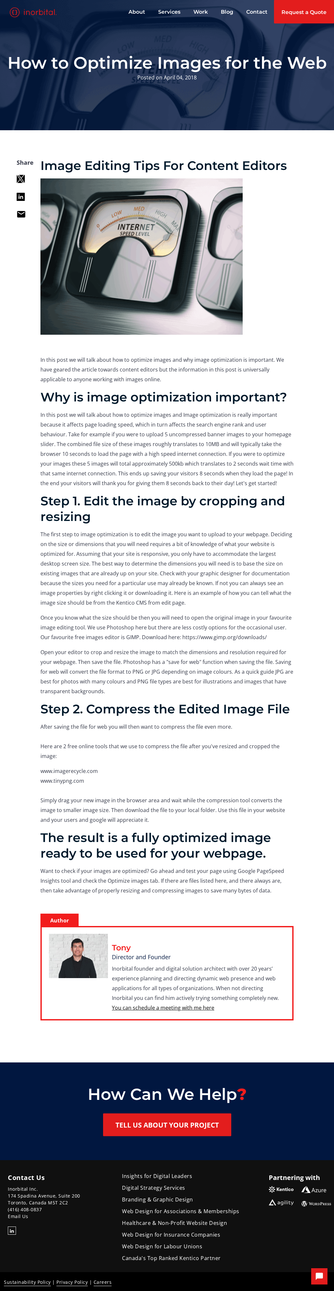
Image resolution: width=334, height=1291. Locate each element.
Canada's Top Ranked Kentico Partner (171, 1258)
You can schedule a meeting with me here (163, 1007)
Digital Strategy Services (153, 1188)
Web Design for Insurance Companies (171, 1235)
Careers (103, 1282)
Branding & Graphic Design (157, 1199)
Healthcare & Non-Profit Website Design (174, 1223)
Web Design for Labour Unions (162, 1246)
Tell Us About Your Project (167, 1125)
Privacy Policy (72, 1282)
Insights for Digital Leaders (157, 1176)
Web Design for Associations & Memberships (180, 1211)
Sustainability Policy (27, 1282)
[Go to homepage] (34, 12)
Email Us (18, 1216)
